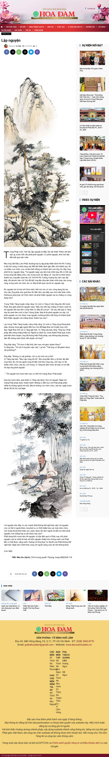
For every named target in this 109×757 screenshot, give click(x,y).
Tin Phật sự (84, 303)
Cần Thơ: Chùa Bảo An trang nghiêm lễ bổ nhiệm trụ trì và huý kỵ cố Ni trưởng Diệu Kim (92, 428)
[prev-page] (81, 192)
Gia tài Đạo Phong (86, 496)
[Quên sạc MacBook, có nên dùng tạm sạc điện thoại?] (11, 595)
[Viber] (37, 52)
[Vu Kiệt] (6, 46)
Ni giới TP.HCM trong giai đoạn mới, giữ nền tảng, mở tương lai (92, 186)
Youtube (104, 9)
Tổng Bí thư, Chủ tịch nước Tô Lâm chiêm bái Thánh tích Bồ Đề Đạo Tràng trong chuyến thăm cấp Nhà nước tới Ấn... (92, 157)
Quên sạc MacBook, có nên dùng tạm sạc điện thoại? (10, 608)
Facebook (91, 9)
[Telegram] (31, 52)
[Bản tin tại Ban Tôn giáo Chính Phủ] (92, 58)
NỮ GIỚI (83, 437)
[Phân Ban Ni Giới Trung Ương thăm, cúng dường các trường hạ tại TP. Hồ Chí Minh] (92, 322)
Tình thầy (48, 606)
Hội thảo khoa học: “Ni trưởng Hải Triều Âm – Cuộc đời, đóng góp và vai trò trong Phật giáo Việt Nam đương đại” (92, 98)
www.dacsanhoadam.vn (79, 644)
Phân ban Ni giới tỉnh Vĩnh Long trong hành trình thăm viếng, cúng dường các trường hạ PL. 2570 (92, 367)
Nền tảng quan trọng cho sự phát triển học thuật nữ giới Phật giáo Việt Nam (92, 460)
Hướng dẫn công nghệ (9, 603)
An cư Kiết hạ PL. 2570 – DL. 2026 (91, 488)
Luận (24, 603)
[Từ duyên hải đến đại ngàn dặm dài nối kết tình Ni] (92, 294)
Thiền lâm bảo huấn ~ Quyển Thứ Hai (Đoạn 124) (31, 608)
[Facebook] (85, 8)
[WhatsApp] (19, 52)
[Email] (25, 52)
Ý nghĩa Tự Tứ (85, 440)
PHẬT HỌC (6, 34)
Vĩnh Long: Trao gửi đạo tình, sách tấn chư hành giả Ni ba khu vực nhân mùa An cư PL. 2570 (92, 449)
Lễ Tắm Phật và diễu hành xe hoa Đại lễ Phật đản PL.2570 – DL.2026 (91, 128)
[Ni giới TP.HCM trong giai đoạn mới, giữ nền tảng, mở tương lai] (92, 174)
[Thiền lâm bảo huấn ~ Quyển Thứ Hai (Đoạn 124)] (33, 595)
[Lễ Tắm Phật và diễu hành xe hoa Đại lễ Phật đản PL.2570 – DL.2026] (92, 115)
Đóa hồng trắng (85, 503)
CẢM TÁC (48, 603)
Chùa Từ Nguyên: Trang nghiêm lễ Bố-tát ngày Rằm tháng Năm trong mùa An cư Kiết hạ (91, 479)
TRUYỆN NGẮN (85, 501)
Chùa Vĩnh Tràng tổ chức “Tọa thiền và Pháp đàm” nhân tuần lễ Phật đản (92, 398)
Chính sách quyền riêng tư (65, 742)
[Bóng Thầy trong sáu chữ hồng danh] (76, 595)
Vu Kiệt (18, 46)
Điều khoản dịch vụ (93, 742)
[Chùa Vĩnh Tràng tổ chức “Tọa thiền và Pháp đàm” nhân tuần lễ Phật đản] (92, 384)
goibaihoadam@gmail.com (39, 644)
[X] (12, 52)
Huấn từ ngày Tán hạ (87, 469)
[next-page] (85, 192)
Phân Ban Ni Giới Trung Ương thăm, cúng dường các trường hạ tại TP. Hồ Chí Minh (91, 336)
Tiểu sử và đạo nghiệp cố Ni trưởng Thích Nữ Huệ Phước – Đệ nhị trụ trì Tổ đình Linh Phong (97, 609)
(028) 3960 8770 (85, 641)
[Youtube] (99, 8)
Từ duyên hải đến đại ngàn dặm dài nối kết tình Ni (92, 307)
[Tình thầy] (54, 595)
